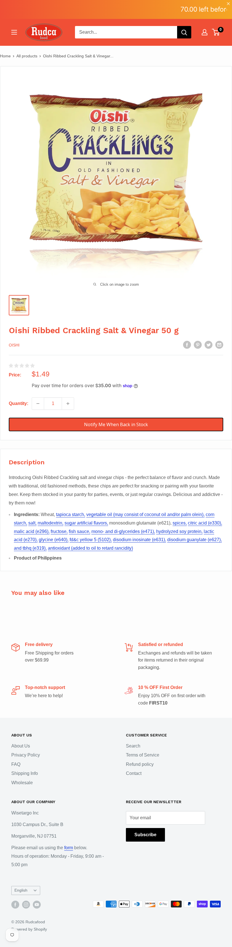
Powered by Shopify (29, 929)
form (68, 847)
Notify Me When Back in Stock (116, 424)
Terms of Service (142, 755)
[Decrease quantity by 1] (38, 403)
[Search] (184, 32)
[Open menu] (14, 32)
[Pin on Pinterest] (198, 344)
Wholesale (22, 782)
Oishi (14, 345)
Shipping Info (24, 773)
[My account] (204, 32)
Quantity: (18, 403)
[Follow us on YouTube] (37, 905)
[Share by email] (219, 344)
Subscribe (145, 834)
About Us (20, 746)
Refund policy (140, 764)
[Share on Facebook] (187, 344)
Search (133, 746)
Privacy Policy (25, 755)
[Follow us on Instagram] (26, 905)
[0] (216, 32)
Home (5, 56)
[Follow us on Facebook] (15, 905)
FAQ (15, 764)
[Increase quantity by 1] (68, 403)
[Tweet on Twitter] (208, 344)
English (20, 890)
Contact (133, 773)
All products (26, 56)
